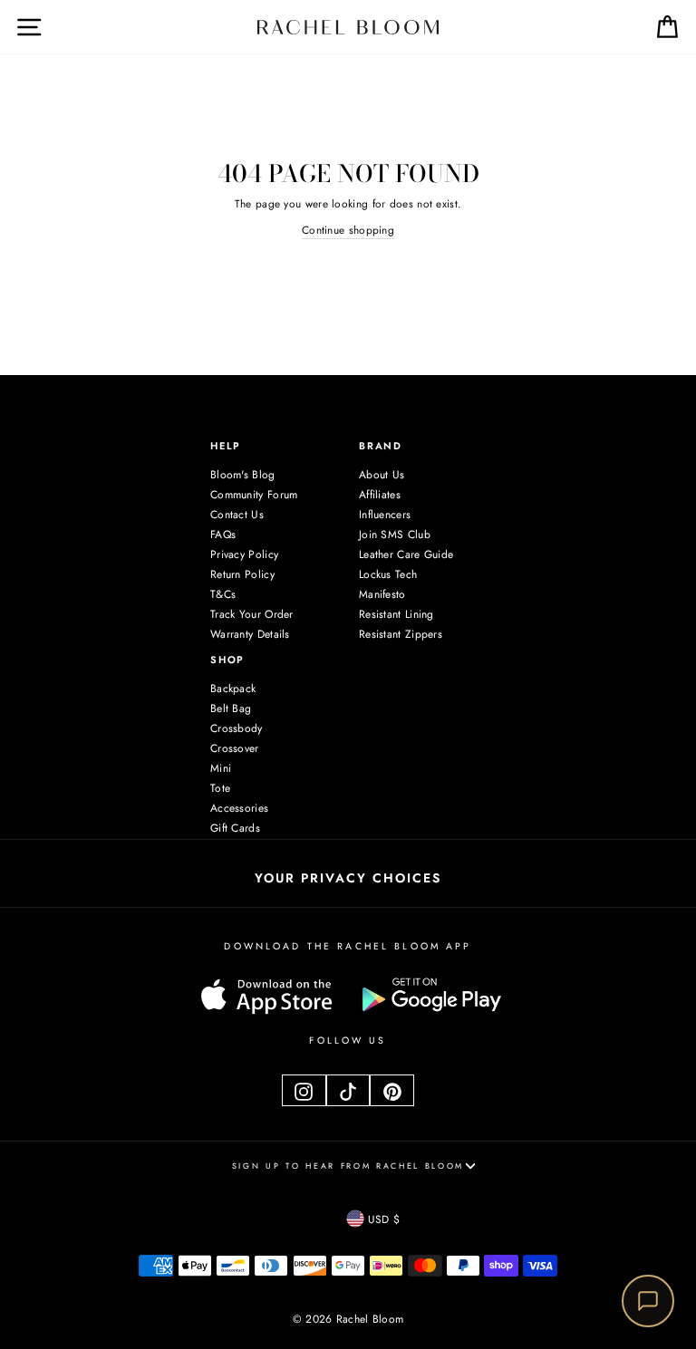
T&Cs (223, 594)
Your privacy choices (348, 878)
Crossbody (236, 728)
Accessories (239, 808)
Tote (220, 788)
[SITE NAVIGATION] (16, 26)
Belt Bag (230, 708)
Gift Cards (235, 828)
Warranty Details (250, 634)
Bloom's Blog (243, 475)
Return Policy (242, 574)
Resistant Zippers (400, 634)
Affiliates (380, 495)
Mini (220, 768)
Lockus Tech (388, 574)
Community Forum (253, 495)
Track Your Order (252, 614)
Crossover (234, 748)
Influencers (385, 514)
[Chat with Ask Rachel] (648, 1301)
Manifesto (382, 594)
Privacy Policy (244, 554)
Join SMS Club (394, 534)
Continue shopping (348, 229)
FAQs (223, 534)
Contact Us (237, 514)
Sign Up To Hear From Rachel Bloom (348, 1165)
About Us (381, 475)
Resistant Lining (396, 614)
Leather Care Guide (406, 554)
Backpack (233, 688)
